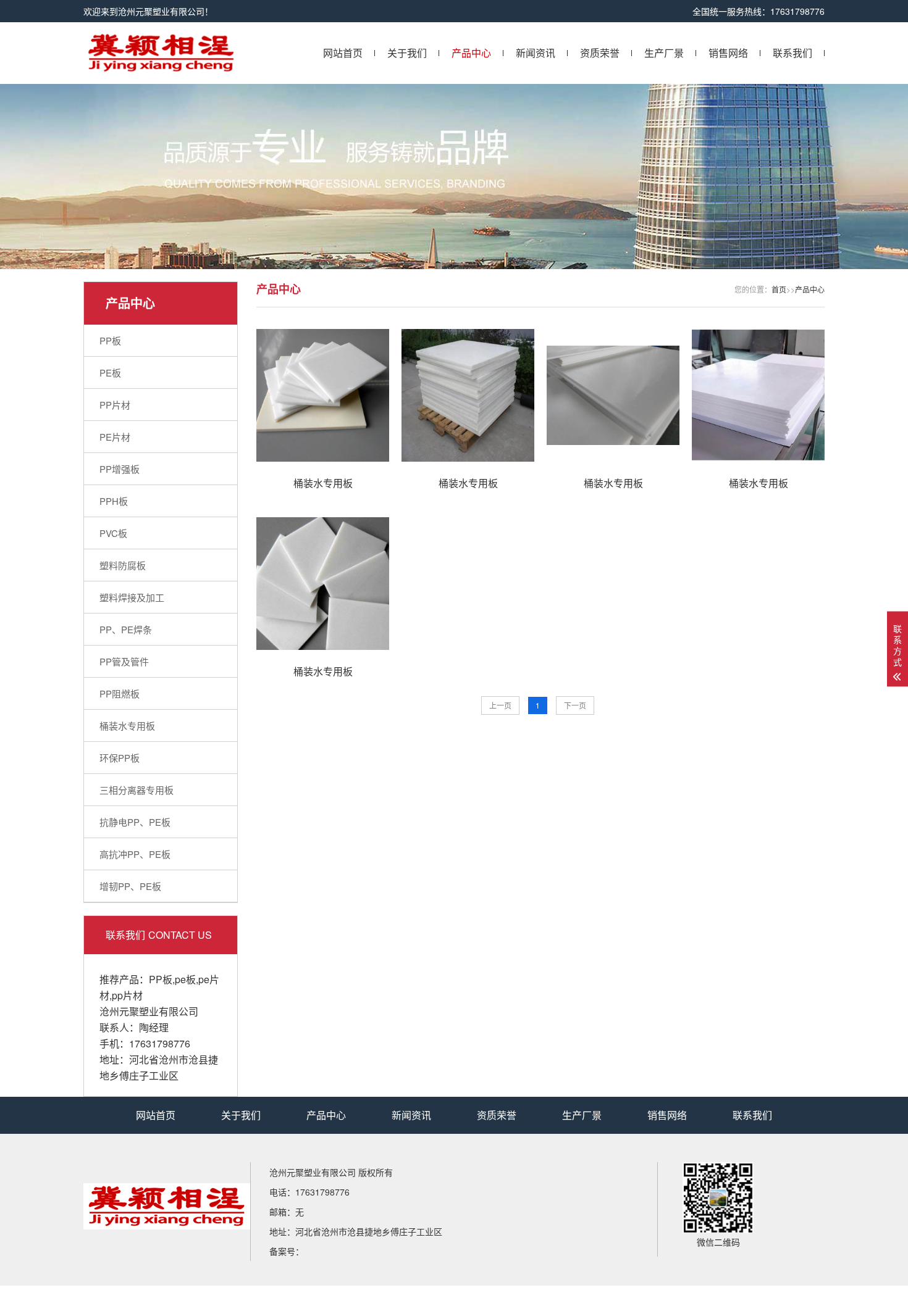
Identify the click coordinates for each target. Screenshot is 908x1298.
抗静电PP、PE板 (134, 821)
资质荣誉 (600, 53)
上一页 (500, 705)
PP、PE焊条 (125, 629)
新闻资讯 (535, 53)
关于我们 (407, 53)
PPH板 (113, 500)
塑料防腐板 (122, 565)
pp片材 (127, 995)
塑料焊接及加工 (131, 597)
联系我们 (792, 53)
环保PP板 (119, 757)
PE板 (110, 372)
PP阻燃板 (119, 693)
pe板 (185, 979)
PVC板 (113, 532)
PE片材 (114, 436)
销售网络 (728, 53)
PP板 (110, 340)
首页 (778, 289)
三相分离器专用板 (136, 789)
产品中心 (471, 53)
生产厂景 (664, 53)
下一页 (575, 705)
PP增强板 (119, 468)
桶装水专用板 (127, 725)
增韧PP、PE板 (130, 886)
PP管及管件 (124, 661)
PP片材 (114, 404)
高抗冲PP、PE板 (134, 853)
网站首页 (343, 53)
